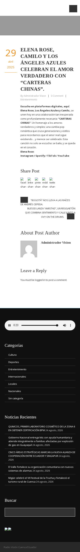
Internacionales (17, 376)
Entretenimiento (28, 99)
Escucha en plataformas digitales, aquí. (45, 106)
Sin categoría (15, 398)
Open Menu (73, 8)
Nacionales (14, 391)
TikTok (51, 155)
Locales (12, 384)
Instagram (26, 155)
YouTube (63, 155)
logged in (40, 280)
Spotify (40, 155)
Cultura (12, 354)
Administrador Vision (35, 95)
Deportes (13, 362)
